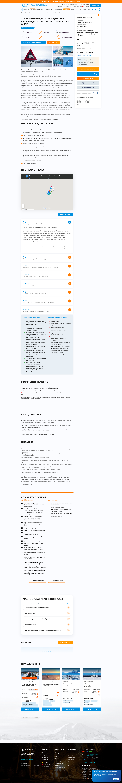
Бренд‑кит (71, 759)
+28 (36, 689)
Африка (46, 762)
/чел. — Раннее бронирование (33, 42)
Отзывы (70, 752)
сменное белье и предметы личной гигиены (33, 537)
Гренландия (47, 764)
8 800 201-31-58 (74, 4)
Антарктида (45, 757)
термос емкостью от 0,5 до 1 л (58, 507)
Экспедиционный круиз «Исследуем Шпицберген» (69, 684)
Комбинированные (60, 761)
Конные (57, 765)
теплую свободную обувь (30, 528)
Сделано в (84, 778)
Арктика (89, 17)
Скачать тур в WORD (89, 87)
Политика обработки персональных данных (91, 769)
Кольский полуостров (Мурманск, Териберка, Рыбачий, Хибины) (28, 682)
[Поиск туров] (22, 9)
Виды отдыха (39, 9)
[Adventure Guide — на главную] (26, 5)
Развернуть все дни (65, 214)
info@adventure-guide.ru (89, 762)
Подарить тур (53, 42)
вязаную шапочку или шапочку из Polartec (34, 530)
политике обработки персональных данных (104, 776)
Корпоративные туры (56, 9)
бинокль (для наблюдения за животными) (61, 513)
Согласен (116, 779)
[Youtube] (87, 765)
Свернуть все (67, 603)
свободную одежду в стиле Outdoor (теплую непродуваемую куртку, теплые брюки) (34, 504)
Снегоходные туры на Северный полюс (30, 717)
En (99, 9)
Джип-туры (58, 758)
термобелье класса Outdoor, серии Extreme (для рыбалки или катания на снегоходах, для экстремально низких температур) (33, 511)
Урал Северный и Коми (88, 681)
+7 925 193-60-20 (84, 4)
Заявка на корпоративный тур (88, 74)
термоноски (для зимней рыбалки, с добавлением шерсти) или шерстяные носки (34, 523)
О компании (81, 9)
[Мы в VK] (95, 9)
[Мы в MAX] (97, 9)
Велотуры (58, 752)
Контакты (88, 9)
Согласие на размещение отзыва (89, 776)
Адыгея (44, 752)
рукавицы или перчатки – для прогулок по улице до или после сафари (34, 533)
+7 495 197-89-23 (64, 4)
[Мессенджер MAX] (91, 765)
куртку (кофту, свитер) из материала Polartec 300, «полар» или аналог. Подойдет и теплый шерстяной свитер (34, 518)
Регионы (26, 9)
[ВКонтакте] (85, 765)
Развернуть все (58, 603)
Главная (22, 12)
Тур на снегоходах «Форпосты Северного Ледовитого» (29, 685)
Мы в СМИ (71, 755)
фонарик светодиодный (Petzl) (32, 541)
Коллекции (47, 9)
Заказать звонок (95, 5)
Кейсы (72, 9)
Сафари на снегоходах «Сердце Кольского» (51, 685)
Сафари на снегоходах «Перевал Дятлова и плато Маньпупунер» (90, 685)
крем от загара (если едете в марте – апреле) (33, 544)
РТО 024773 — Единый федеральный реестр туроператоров (91, 755)
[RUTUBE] (89, 765)
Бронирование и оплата (73, 764)
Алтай (43, 755)
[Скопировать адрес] (84, 760)
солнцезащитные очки (56, 516)
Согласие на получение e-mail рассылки (90, 774)
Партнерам (71, 757)
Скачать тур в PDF (89, 82)
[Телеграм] (82, 765)
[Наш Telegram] (93, 9)
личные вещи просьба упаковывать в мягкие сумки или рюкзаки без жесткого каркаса (34, 549)
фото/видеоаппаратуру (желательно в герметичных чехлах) (61, 510)
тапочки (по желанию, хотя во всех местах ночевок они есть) (61, 503)
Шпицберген (31, 12)
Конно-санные (59, 763)
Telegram (80, 105)
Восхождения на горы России (61, 755)
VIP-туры (66, 9)
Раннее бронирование (88, 69)
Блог (76, 9)
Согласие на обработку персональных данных (90, 772)
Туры (26, 12)
